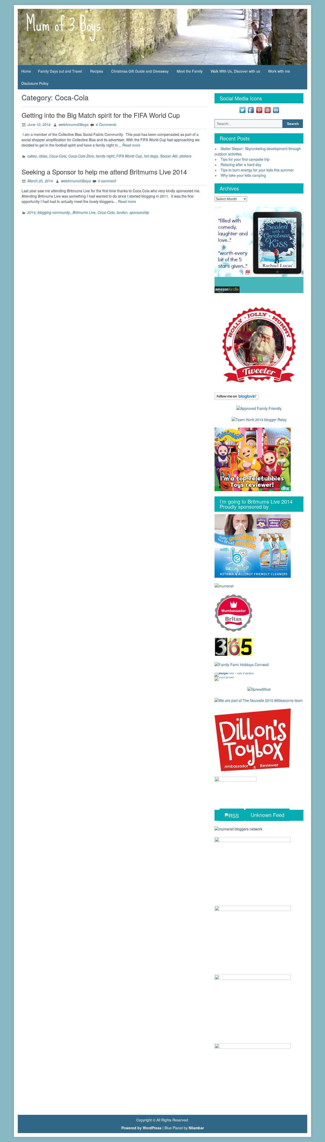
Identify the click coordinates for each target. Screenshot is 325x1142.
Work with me (279, 71)
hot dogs (151, 155)
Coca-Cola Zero (81, 155)
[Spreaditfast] (259, 688)
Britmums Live (84, 212)
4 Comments (106, 124)
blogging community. (54, 212)
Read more (131, 145)
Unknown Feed (267, 814)
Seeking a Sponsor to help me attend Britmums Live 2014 (104, 171)
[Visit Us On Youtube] (267, 109)
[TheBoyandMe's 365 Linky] (234, 646)
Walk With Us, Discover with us (235, 71)
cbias (43, 155)
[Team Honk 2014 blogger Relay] (259, 419)
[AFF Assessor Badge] (259, 407)
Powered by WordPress (141, 1127)
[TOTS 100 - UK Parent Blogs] (235, 674)
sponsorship (139, 212)
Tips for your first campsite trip (245, 159)
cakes (32, 155)
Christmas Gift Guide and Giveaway (140, 71)
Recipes (96, 71)
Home (26, 71)
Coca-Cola (57, 155)
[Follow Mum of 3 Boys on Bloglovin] (236, 395)
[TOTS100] (224, 678)
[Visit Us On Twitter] (242, 109)
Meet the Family (190, 71)
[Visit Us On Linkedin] (276, 109)
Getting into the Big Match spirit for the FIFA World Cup (101, 115)
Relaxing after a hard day (241, 164)
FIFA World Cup (129, 155)
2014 (31, 212)
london (122, 212)
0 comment (107, 180)
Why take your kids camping (243, 175)
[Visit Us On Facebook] (251, 109)
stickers (185, 155)
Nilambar (196, 1127)
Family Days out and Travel (60, 71)
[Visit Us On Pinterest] (259, 109)
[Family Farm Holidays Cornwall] (242, 664)
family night (105, 155)
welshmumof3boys (74, 124)
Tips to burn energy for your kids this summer (257, 169)
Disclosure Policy (34, 83)
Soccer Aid (168, 155)
